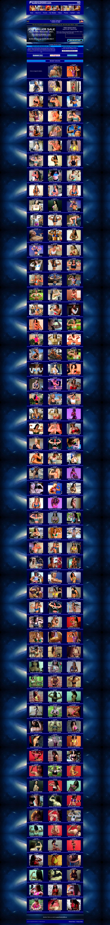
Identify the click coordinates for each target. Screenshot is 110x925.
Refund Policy (72, 921)
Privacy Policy (79, 921)
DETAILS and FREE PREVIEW (55, 77)
